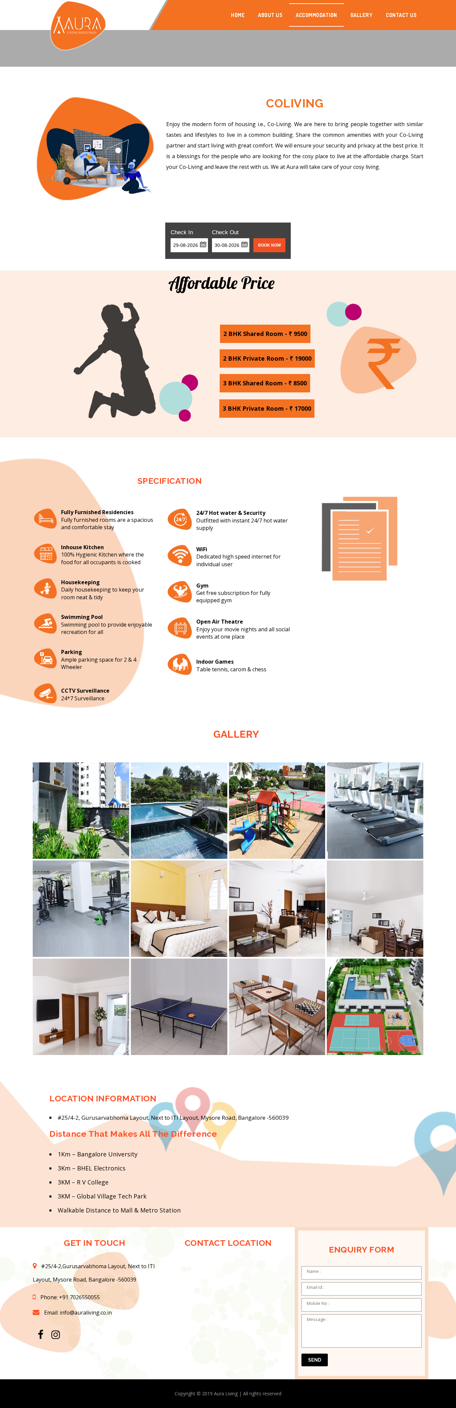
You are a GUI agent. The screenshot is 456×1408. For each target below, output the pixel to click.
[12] (179, 1007)
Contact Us (401, 15)
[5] (81, 908)
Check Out (225, 232)
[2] (179, 810)
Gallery (362, 15)
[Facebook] (40, 1335)
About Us (270, 15)
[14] (375, 1007)
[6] (179, 908)
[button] (202, 243)
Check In (182, 232)
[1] (81, 810)
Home (238, 15)
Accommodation (316, 15)
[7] (277, 908)
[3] (277, 810)
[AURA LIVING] (78, 15)
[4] (375, 810)
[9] (81, 1007)
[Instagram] (56, 1335)
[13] (277, 1007)
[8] (375, 908)
